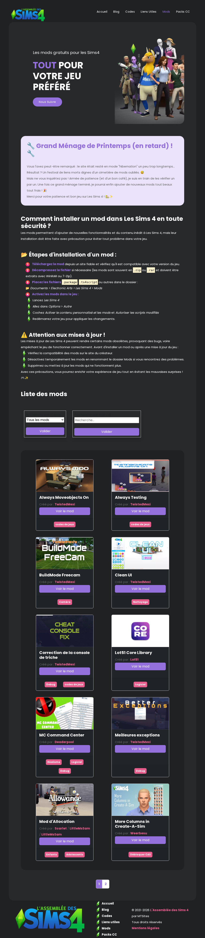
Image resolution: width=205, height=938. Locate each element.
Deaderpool (64, 742)
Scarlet (61, 828)
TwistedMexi (65, 504)
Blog (116, 12)
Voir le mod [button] (65, 511)
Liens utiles (111, 922)
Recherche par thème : (44, 414)
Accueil (102, 12)
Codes (130, 12)
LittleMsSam (80, 828)
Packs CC (183, 12)
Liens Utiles (149, 12)
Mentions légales (145, 928)
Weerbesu (138, 833)
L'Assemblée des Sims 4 (169, 910)
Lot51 (134, 659)
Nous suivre (47, 102)
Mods (166, 12)
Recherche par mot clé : (93, 414)
